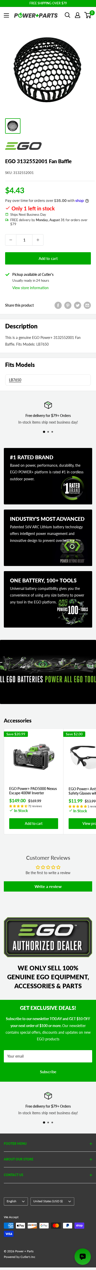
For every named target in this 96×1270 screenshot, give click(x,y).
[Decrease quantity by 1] (10, 240)
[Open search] (67, 15)
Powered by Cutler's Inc (19, 1257)
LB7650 (15, 380)
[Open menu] (6, 15)
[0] (88, 15)
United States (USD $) (48, 1201)
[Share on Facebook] (58, 305)
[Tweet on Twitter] (77, 305)
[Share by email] (87, 305)
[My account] (77, 15)
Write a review (48, 886)
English (11, 1201)
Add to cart (48, 258)
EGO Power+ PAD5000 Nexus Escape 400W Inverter (33, 791)
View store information (30, 288)
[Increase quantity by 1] (38, 240)
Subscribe (48, 1071)
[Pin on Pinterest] (67, 305)
